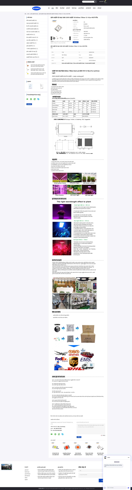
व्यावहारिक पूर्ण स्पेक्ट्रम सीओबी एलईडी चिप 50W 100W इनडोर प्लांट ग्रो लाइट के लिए (67, 454)
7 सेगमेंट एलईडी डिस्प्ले (31, 48)
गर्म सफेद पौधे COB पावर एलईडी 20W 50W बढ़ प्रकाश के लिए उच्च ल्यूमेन (55, 454)
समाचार (94, 8)
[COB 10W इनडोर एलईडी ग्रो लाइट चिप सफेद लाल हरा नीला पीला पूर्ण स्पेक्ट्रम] (28, 65)
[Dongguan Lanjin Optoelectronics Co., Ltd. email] (28, 99)
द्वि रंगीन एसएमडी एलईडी (31, 26)
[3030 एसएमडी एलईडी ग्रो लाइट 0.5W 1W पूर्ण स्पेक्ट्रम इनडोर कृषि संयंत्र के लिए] (28, 73)
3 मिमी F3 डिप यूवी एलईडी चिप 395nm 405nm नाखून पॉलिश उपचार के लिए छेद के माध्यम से (67, 470)
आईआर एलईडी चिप (30, 43)
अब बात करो (101, 1)
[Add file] (105, 487)
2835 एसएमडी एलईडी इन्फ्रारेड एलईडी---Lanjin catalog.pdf (68, 76)
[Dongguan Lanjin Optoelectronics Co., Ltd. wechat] (35, 99)
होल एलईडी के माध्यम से (31, 37)
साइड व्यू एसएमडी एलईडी (31, 23)
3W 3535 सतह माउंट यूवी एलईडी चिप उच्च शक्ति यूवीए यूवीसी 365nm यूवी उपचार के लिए (67, 477)
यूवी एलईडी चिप (29, 46)
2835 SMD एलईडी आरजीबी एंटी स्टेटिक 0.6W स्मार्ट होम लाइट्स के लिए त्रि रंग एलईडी (46, 477)
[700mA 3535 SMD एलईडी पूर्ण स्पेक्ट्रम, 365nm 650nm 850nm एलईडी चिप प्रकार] (89, 447)
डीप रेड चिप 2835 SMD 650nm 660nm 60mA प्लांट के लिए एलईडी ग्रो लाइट (100, 454)
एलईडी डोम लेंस (29, 34)
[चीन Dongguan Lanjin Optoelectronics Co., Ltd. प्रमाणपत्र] (30, 86)
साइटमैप (26, 479)
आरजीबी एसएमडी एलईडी (31, 29)
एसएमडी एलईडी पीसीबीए (31, 54)
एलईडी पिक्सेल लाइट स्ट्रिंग (31, 57)
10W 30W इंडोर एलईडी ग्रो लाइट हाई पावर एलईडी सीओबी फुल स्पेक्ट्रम (78, 454)
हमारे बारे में (68, 8)
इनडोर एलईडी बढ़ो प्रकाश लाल (67, 416)
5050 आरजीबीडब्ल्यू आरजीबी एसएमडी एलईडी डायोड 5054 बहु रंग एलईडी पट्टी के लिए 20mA (46, 470)
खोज (95, 1)
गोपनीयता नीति (41, 488)
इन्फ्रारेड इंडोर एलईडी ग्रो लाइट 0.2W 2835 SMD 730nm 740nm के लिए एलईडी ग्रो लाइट (37, 70)
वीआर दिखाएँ (62, 8)
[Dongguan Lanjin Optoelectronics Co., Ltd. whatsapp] (32, 99)
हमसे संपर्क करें (88, 8)
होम (49, 8)
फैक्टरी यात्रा (74, 8)
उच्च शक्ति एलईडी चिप (30, 40)
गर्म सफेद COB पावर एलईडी (57, 416)
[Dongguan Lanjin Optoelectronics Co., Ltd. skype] (39, 99)
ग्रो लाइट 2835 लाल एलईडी (78, 416)
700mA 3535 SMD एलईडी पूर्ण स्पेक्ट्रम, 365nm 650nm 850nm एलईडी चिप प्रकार (89, 454)
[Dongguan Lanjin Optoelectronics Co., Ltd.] (36, 8)
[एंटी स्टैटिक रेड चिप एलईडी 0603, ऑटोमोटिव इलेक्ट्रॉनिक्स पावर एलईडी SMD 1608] (58, 28)
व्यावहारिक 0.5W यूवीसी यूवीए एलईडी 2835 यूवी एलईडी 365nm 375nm (66, 474)
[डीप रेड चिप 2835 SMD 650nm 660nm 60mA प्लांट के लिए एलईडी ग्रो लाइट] (100, 447)
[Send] (128, 487)
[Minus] (128, 457)
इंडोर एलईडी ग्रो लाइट (34, 13)
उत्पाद (53, 8)
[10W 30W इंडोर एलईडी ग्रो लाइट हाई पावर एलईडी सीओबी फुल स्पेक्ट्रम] (78, 447)
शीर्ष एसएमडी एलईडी (30, 20)
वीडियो (57, 8)
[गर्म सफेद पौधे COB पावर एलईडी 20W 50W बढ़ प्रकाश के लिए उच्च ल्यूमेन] (55, 447)
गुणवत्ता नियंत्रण (81, 8)
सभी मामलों (99, 8)
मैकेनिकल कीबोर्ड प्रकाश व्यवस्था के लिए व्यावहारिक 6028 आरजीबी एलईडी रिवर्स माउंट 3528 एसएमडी (46, 474)
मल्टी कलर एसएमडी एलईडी (31, 31)
